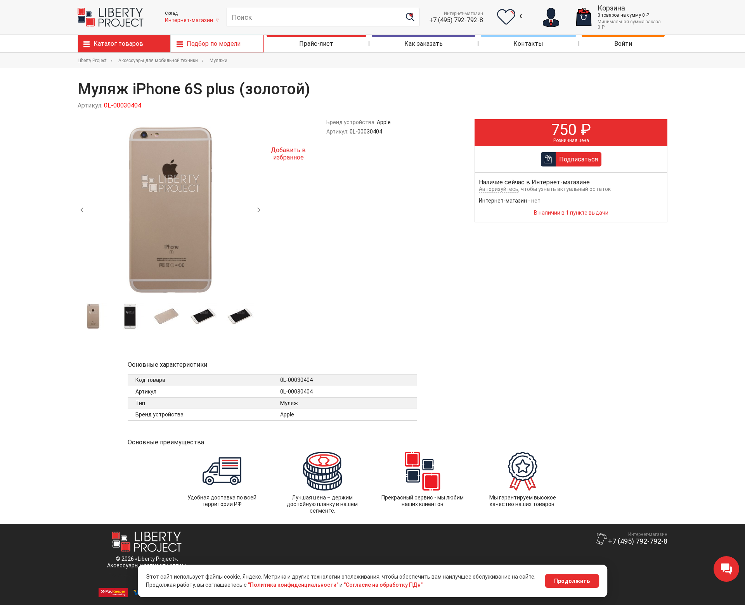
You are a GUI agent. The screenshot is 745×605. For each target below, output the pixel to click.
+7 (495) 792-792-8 (456, 20)
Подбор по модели (214, 43)
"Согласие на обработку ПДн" (383, 585)
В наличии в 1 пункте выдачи (571, 213)
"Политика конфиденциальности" (293, 585)
